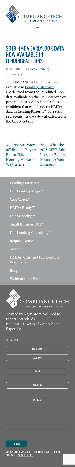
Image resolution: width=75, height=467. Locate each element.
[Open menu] (37, 28)
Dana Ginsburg (39, 69)
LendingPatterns (39, 87)
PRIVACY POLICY (25, 455)
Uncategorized (18, 74)
